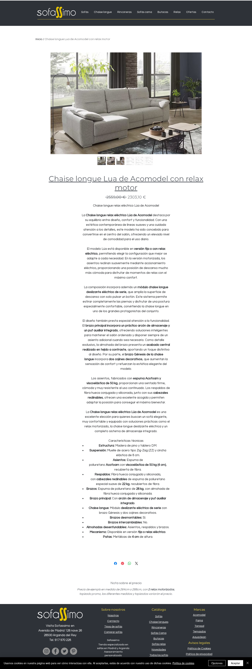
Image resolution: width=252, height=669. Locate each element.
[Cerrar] (247, 663)
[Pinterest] (73, 651)
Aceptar (235, 663)
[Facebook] (55, 651)
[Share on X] (136, 563)
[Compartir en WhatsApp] (129, 563)
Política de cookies (183, 663)
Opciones (216, 663)
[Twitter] (64, 651)
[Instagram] (46, 651)
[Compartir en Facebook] (115, 563)
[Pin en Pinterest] (122, 563)
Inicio (39, 39)
